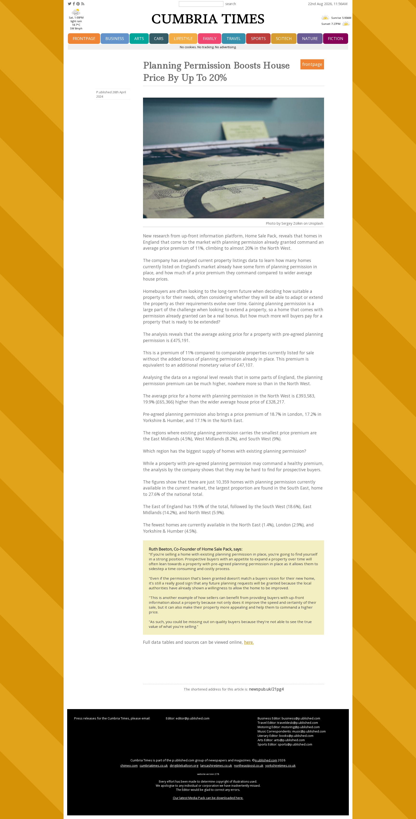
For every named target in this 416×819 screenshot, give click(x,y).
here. (249, 642)
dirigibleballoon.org (184, 765)
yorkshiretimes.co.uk (280, 765)
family (209, 38)
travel (234, 38)
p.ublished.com (266, 760)
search (230, 3)
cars (158, 38)
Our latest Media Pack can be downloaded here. (208, 798)
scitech (284, 38)
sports (258, 38)
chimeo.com (129, 765)
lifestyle (183, 38)
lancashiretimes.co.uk (216, 765)
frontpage (84, 38)
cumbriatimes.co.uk (154, 765)
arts (139, 38)
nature (310, 38)
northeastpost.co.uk (248, 765)
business (114, 38)
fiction (335, 38)
